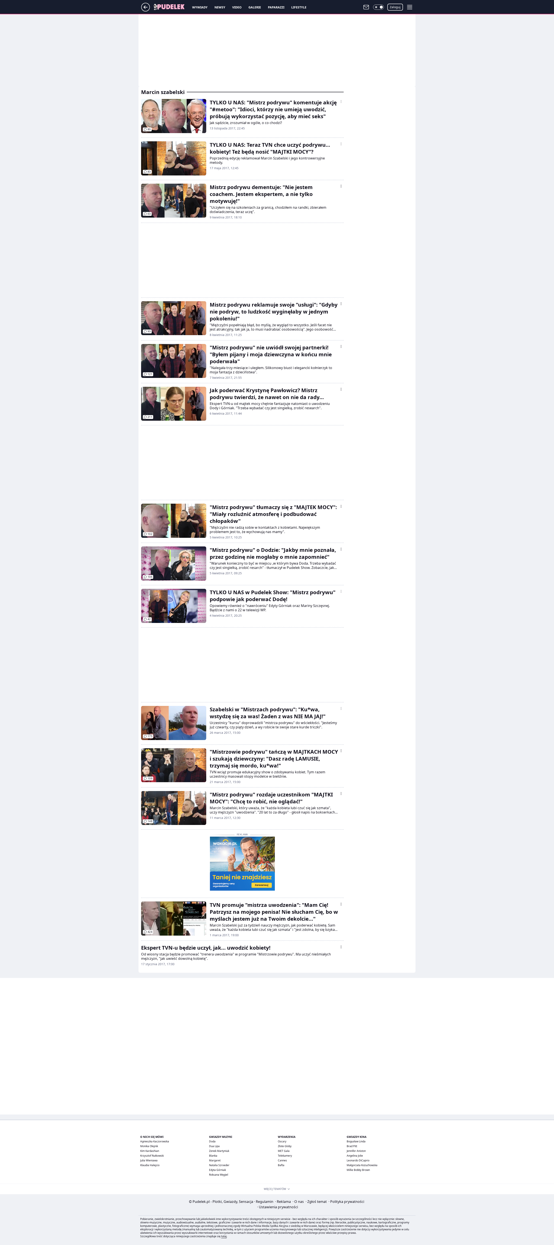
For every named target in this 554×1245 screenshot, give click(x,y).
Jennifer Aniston (356, 1151)
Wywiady (200, 7)
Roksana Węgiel (218, 1175)
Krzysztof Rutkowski (152, 1155)
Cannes (282, 1160)
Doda (212, 1141)
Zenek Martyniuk (219, 1151)
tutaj (224, 1236)
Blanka (213, 1155)
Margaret (215, 1160)
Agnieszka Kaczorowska (154, 1141)
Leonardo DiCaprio (358, 1160)
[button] (378, 7)
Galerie (254, 7)
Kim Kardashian (149, 1151)
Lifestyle (298, 7)
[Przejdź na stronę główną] (145, 10)
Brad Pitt (352, 1146)
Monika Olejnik (149, 1146)
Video (237, 7)
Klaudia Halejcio (149, 1165)
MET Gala (284, 1151)
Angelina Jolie (355, 1155)
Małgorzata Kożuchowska (362, 1165)
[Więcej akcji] (341, 101)
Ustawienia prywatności (277, 1207)
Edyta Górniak (217, 1170)
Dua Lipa (214, 1146)
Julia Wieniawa (149, 1160)
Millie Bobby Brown (358, 1170)
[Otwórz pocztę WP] (366, 7)
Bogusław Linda (356, 1141)
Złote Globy (284, 1146)
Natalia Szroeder (219, 1165)
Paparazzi (276, 7)
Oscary (282, 1141)
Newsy (219, 7)
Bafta (281, 1165)
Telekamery (285, 1155)
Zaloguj (395, 7)
